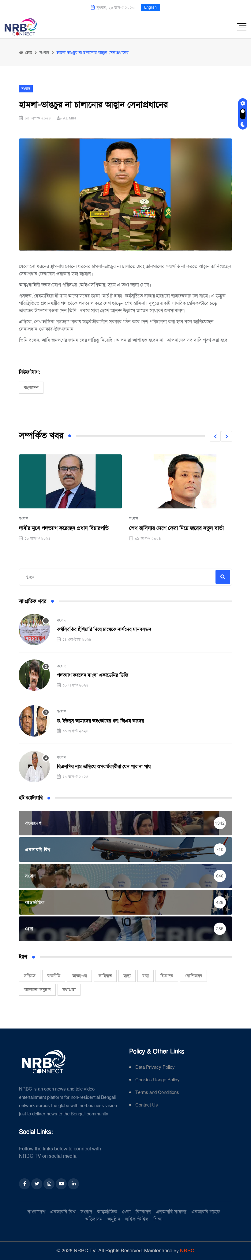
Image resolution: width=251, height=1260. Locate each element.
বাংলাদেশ (31, 387)
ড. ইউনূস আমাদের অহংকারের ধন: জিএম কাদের (100, 721)
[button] (215, 436)
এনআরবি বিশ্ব (63, 1211)
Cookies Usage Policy (157, 1080)
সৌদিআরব (193, 975)
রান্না (145, 975)
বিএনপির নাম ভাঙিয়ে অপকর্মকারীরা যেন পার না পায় (104, 766)
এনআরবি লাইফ (205, 1211)
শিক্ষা (158, 1219)
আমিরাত (105, 975)
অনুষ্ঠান (113, 1219)
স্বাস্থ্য (127, 975)
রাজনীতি (53, 975)
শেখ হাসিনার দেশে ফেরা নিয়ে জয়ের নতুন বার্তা (176, 528)
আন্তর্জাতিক (107, 1211)
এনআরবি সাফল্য (171, 1211)
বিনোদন (166, 975)
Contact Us (146, 1105)
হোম (28, 52)
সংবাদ (23, 518)
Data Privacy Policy (155, 1067)
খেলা (126, 1211)
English (150, 7)
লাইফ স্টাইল (136, 1219)
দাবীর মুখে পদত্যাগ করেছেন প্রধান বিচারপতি (64, 528)
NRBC (187, 1250)
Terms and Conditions (157, 1092)
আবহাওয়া (79, 975)
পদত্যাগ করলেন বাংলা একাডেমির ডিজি (92, 675)
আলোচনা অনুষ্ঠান (37, 989)
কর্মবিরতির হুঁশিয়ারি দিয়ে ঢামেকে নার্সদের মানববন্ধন (104, 629)
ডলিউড (30, 975)
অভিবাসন (94, 1219)
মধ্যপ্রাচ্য (69, 989)
